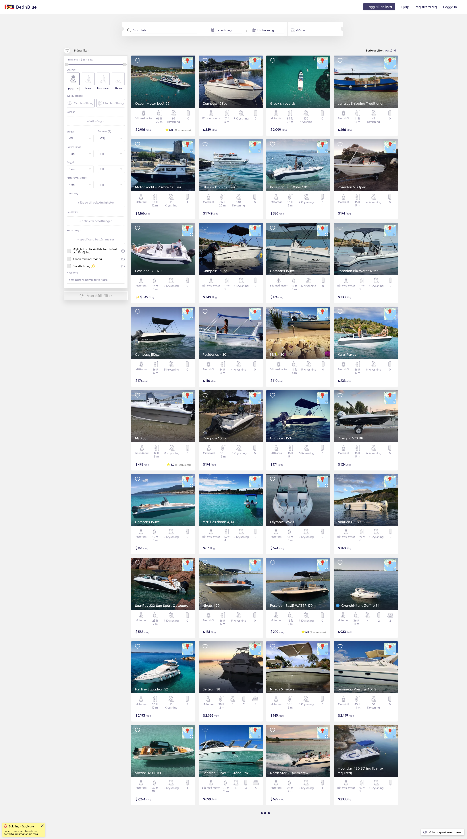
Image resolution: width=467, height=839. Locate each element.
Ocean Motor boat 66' (152, 103)
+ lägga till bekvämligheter (96, 202)
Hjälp (405, 7)
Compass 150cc (282, 271)
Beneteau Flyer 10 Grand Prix (225, 773)
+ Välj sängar (96, 121)
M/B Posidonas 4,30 (218, 522)
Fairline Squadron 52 (151, 689)
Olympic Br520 (282, 522)
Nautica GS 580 (349, 522)
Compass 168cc (214, 103)
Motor (71, 88)
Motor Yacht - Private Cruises (158, 187)
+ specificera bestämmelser (95, 239)
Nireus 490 (211, 605)
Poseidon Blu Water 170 (288, 187)
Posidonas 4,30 (214, 354)
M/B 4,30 (277, 354)
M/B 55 (140, 438)
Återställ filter (99, 295)
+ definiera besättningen (95, 221)
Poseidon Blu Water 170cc (357, 271)
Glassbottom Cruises (218, 187)
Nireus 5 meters (282, 689)
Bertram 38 (211, 689)
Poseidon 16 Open (351, 187)
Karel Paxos (346, 354)
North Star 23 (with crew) (289, 773)
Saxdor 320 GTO (148, 773)
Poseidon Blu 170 (148, 271)
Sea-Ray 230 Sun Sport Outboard (161, 605)
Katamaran (103, 88)
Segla (88, 88)
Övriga (118, 88)
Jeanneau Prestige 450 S (356, 689)
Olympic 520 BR (350, 438)
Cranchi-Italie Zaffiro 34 (360, 605)
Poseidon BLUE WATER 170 (291, 605)
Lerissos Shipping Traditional (360, 103)
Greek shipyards (282, 103)
